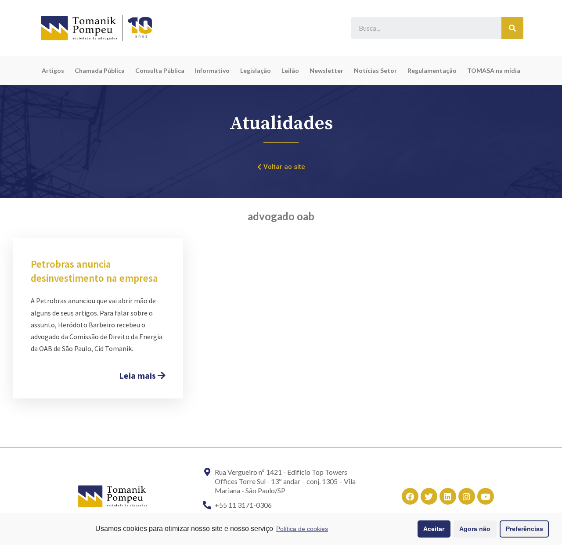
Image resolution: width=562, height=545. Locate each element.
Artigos (53, 70)
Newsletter (326, 70)
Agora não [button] (474, 528)
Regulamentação (432, 70)
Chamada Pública (100, 70)
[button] (281, 167)
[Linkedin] (448, 496)
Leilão (290, 70)
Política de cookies (302, 528)
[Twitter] (429, 496)
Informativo (212, 70)
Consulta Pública (159, 70)
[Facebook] (410, 496)
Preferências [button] (524, 528)
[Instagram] (466, 496)
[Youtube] (485, 496)
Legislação (255, 70)
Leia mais (138, 375)
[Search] (512, 28)
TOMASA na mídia (493, 70)
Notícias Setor (375, 70)
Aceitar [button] (433, 528)
